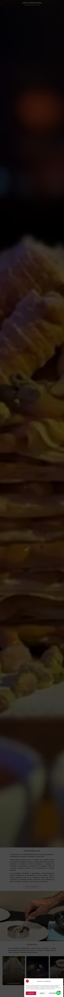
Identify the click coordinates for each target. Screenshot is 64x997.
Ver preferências (55, 993)
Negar (42, 993)
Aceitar (30, 993)
